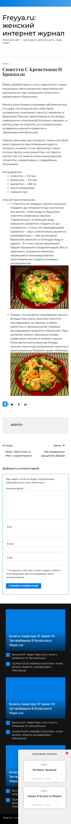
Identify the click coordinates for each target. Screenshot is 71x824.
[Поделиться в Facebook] (18, 404)
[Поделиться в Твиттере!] (11, 404)
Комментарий (15, 488)
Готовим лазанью (44, 769)
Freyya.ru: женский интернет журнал (33, 25)
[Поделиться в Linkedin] (25, 404)
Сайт (10, 557)
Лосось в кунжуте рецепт (44, 796)
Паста (5, 63)
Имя (9, 526)
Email (10, 543)
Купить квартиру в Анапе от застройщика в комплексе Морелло (32, 640)
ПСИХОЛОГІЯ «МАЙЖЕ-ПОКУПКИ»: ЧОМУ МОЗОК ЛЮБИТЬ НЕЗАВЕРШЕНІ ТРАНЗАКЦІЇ (37, 667)
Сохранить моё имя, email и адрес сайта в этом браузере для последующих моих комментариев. (33, 574)
